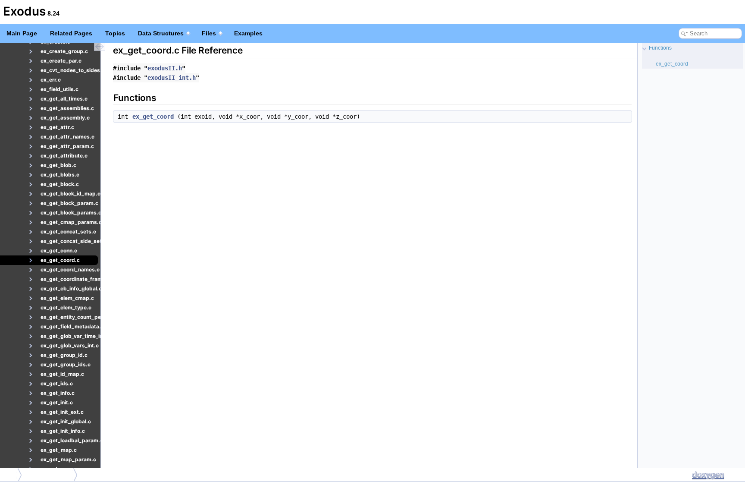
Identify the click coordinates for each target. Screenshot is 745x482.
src (9, 474)
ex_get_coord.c (50, 474)
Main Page (21, 33)
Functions (660, 48)
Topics (115, 33)
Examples (248, 33)
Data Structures (161, 33)
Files (209, 33)
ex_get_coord (153, 116)
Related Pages (71, 33)
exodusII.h (164, 68)
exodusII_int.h (171, 77)
